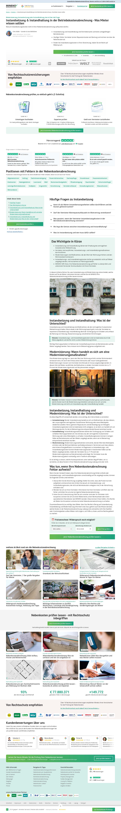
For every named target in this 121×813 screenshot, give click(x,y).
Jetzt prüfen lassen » (103, 758)
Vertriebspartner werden (67, 774)
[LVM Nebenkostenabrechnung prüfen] (20, 795)
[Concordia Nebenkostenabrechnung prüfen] (43, 795)
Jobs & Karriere (10, 774)
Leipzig (76, 803)
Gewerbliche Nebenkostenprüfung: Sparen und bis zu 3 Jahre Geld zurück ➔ (91, 1)
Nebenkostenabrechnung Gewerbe (70, 770)
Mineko (8, 12)
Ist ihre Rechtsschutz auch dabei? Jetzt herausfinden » (79, 79)
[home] (12, 6)
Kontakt (8, 783)
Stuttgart (83, 803)
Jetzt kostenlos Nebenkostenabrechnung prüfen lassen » (61, 130)
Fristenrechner (37, 786)
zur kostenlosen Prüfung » (103, 809)
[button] (70, 6)
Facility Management (66, 779)
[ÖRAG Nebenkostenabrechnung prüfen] (65, 795)
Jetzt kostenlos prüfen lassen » (102, 6)
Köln (70, 803)
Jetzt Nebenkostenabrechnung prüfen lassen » (82, 537)
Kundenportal (82, 6)
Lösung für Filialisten (66, 781)
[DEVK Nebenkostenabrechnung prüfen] (14, 795)
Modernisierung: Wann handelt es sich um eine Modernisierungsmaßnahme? (26, 213)
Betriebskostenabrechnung (41, 777)
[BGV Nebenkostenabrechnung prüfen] (54, 795)
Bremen (55, 803)
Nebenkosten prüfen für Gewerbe (70, 772)
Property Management (67, 777)
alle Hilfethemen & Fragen (13, 770)
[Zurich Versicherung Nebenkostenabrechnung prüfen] (31, 795)
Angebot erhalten (65, 786)
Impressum (17, 803)
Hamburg (63, 803)
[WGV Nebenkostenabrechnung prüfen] (26, 795)
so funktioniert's (57, 6)
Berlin (40, 803)
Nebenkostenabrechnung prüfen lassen (44, 770)
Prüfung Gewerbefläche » (15, 232)
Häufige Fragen (15, 203)
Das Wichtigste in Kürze (18, 205)
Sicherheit (9, 803)
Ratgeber (13, 12)
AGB (25, 803)
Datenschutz (32, 803)
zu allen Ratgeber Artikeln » (105, 547)
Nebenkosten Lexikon (39, 783)
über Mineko (9, 777)
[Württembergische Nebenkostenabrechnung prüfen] (71, 795)
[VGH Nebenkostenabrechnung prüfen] (60, 795)
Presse (8, 786)
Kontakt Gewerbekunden (13, 772)
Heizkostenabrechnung (40, 781)
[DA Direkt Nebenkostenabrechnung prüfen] (48, 795)
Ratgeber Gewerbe (65, 783)
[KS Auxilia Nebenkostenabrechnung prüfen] (77, 795)
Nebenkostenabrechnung (40, 779)
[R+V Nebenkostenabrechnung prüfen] (37, 795)
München (47, 803)
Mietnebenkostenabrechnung (41, 774)
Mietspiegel (9, 779)
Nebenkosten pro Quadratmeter (42, 772)
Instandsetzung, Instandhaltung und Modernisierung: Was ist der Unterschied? (24, 218)
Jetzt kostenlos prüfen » (25, 224)
